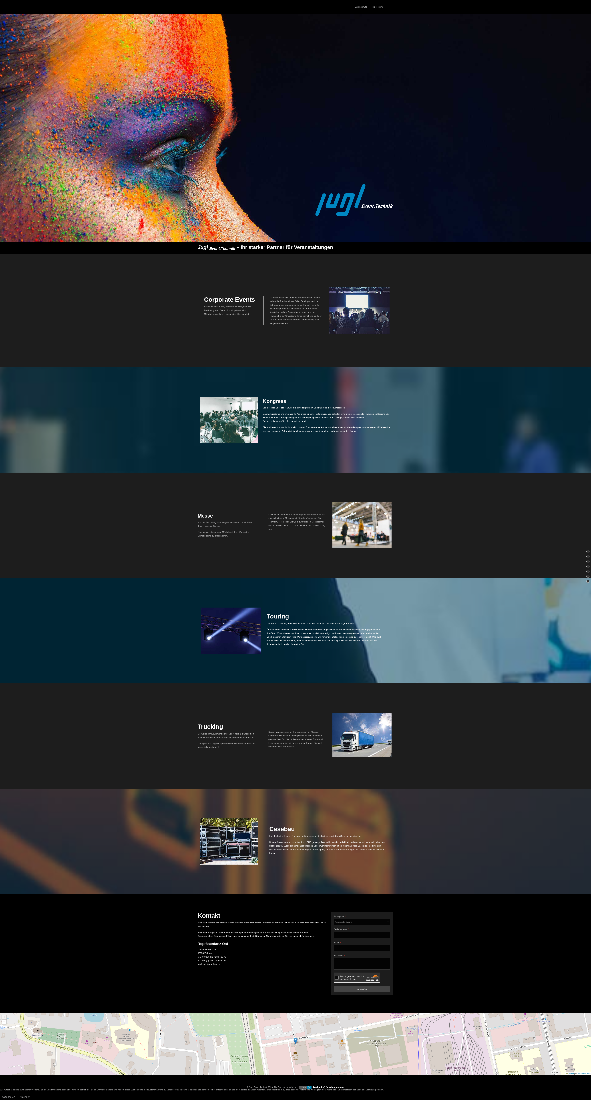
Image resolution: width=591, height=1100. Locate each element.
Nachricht (339, 955)
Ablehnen (25, 1097)
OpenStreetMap (583, 1073)
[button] (296, 1041)
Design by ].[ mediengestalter (328, 1087)
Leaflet (571, 1073)
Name (337, 942)
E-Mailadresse (341, 929)
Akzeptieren (8, 1097)
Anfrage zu (340, 916)
